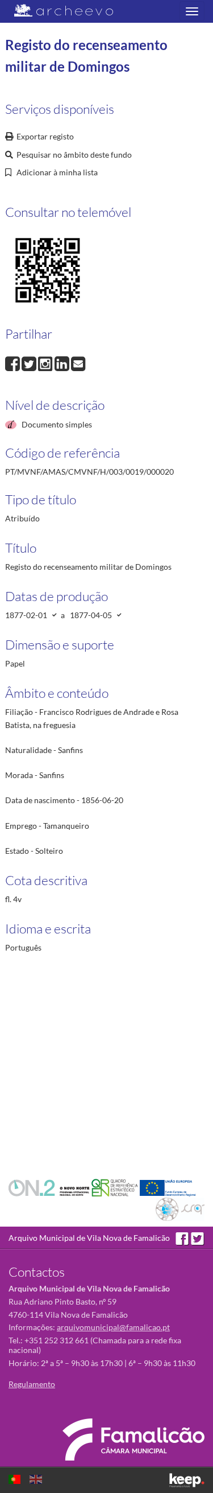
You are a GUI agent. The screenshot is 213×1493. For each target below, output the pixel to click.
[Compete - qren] (115, 1187)
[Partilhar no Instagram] (46, 362)
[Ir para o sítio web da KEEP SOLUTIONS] (186, 1480)
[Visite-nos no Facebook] (183, 1238)
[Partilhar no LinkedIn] (63, 362)
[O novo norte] (50, 1187)
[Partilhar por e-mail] (78, 362)
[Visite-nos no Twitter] (197, 1238)
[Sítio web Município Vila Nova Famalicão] (133, 1439)
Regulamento (32, 1384)
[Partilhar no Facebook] (13, 362)
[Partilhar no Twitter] (30, 362)
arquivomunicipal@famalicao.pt (113, 1327)
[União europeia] (168, 1187)
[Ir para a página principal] (56, 10)
